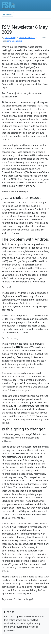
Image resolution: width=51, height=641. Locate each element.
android (18, 41)
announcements (27, 37)
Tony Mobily (10, 37)
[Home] (8, 5)
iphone (10, 41)
